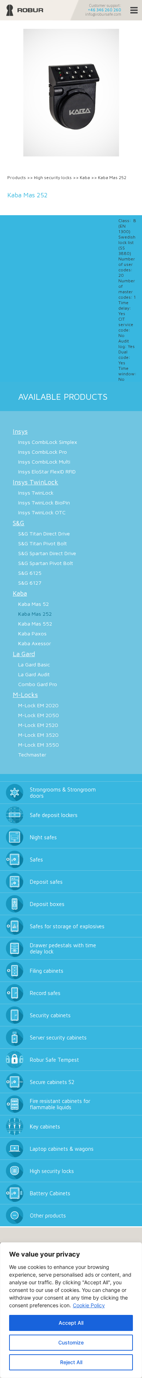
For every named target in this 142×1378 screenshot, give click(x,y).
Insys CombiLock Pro (42, 452)
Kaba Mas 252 (35, 614)
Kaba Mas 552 (35, 623)
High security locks (53, 177)
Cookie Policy (89, 1305)
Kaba (85, 177)
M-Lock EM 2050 (38, 715)
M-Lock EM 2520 (38, 725)
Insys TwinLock (35, 482)
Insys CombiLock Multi (44, 461)
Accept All (71, 1323)
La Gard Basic (34, 664)
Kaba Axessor (34, 643)
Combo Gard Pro (37, 684)
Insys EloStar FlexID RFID (47, 471)
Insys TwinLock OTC (42, 512)
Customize (71, 1342)
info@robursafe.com (103, 14)
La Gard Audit (34, 674)
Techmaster (32, 754)
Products (16, 177)
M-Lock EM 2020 (38, 705)
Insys (20, 431)
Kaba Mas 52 (33, 604)
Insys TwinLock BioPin (44, 502)
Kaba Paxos (32, 633)
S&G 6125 (30, 573)
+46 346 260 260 (104, 10)
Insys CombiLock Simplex (47, 442)
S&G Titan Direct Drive (44, 533)
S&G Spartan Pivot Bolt (45, 563)
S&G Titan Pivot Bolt (42, 543)
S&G (18, 523)
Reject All (71, 1362)
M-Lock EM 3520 (38, 735)
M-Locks (25, 694)
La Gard (24, 654)
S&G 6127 (29, 583)
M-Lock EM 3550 (38, 745)
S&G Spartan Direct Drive (47, 553)
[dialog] (71, 1310)
